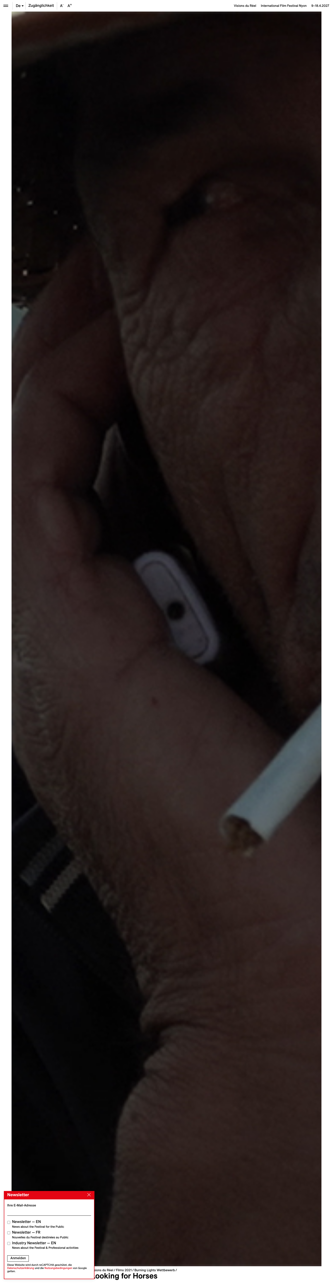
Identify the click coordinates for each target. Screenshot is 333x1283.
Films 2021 (124, 1270)
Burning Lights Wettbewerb (154, 1270)
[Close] (88, 1194)
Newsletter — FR (40, 1234)
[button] (89, 639)
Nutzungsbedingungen (58, 1268)
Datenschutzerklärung (20, 1268)
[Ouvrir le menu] (6, 6)
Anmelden (18, 1258)
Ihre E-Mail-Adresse (21, 1205)
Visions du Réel (102, 1270)
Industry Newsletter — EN (45, 1245)
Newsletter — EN (38, 1224)
